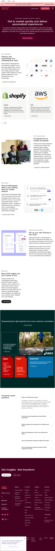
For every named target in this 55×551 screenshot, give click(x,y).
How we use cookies (12, 543)
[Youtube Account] (5, 515)
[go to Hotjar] (13, 1)
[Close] (24, 538)
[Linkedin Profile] (2, 515)
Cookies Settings (51, 538)
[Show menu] (53, 8)
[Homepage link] (4, 488)
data (35, 403)
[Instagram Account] (8, 515)
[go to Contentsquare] (4, 1)
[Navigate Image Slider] (5, 123)
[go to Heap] (9, 1)
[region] (13, 543)
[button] (27, 75)
